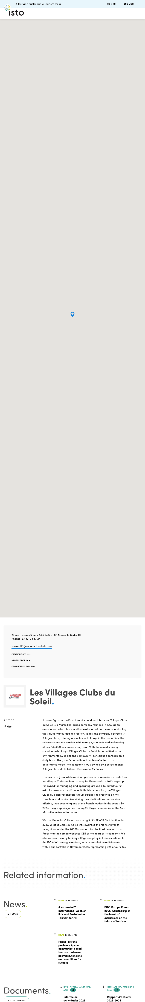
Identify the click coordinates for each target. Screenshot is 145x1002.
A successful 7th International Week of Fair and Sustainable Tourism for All (72, 912)
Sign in (111, 3)
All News (12, 914)
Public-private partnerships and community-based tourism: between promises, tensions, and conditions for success (70, 952)
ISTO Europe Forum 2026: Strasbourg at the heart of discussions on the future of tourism (117, 914)
